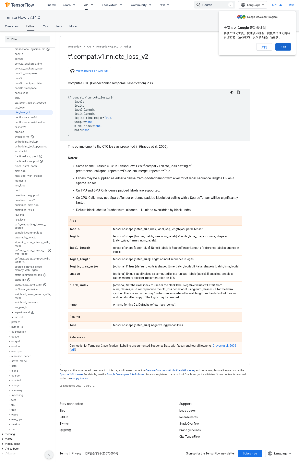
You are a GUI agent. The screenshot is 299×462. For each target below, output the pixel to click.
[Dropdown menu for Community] (151, 5)
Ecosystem (109, 5)
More (73, 26)
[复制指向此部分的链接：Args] (80, 221)
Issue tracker (187, 410)
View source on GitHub (92, 70)
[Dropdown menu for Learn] (75, 5)
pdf (73, 349)
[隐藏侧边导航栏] (49, 455)
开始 (283, 47)
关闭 (264, 47)
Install (51, 5)
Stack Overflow (189, 423)
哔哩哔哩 (65, 430)
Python (30, 26)
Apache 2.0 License (71, 374)
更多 (163, 5)
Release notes (188, 417)
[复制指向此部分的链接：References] (89, 337)
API (86, 5)
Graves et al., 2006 (224, 345)
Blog (62, 410)
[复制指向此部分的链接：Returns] (84, 317)
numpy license (79, 378)
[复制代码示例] (238, 92)
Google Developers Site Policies (125, 374)
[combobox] (214, 5)
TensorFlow (75, 46)
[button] (26, 312)
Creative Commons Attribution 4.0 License (169, 370)
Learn (67, 5)
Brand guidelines (190, 430)
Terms (64, 453)
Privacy (76, 453)
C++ (45, 26)
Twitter (64, 423)
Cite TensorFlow (189, 436)
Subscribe (250, 453)
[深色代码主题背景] (232, 92)
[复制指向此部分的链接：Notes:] (82, 158)
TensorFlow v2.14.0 (22, 17)
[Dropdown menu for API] (93, 5)
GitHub (277, 5)
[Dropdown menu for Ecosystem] (122, 5)
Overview (12, 26)
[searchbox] (27, 39)
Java (59, 26)
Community (139, 5)
